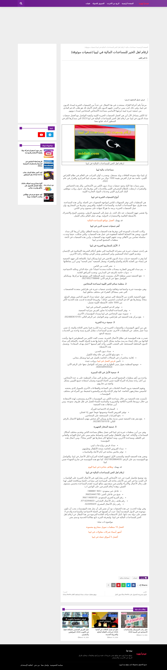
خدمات (135, 578)
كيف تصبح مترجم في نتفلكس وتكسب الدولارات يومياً (32, 195)
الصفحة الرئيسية (128, 3)
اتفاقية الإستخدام (27, 665)
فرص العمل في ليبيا (106, 360)
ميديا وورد (122, 664)
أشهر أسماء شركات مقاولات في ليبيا (105, 531)
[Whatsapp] (123, 585)
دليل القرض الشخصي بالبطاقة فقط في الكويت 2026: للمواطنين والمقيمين (76, 631)
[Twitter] (128, 585)
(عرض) (127, 100)
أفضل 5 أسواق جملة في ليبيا (105, 536)
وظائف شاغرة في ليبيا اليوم (100, 466)
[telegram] (50, 134)
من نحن (37, 665)
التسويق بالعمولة (98, 3)
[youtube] (41, 134)
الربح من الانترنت (113, 3)
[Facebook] (133, 585)
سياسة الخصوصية (56, 665)
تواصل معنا (45, 665)
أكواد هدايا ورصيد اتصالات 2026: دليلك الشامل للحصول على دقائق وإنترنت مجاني (31, 185)
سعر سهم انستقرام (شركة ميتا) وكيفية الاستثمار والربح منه (32, 151)
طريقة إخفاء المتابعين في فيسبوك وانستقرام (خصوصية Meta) (32, 163)
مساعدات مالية (131, 47)
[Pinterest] (118, 585)
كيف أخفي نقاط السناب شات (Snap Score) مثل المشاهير (32, 173)
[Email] (113, 585)
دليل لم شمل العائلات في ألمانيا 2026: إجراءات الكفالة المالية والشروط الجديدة (107, 631)
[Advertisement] (83, 25)
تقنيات (88, 3)
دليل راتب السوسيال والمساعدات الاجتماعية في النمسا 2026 (135, 630)
